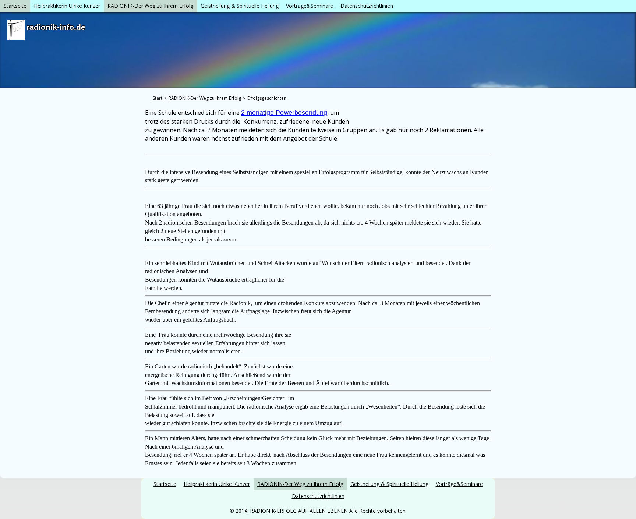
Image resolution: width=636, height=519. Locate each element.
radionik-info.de (55, 27)
